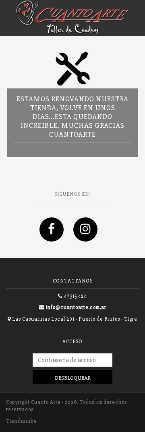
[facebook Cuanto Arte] (56, 237)
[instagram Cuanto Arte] (89, 237)
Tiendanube (21, 421)
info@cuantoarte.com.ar (76, 307)
